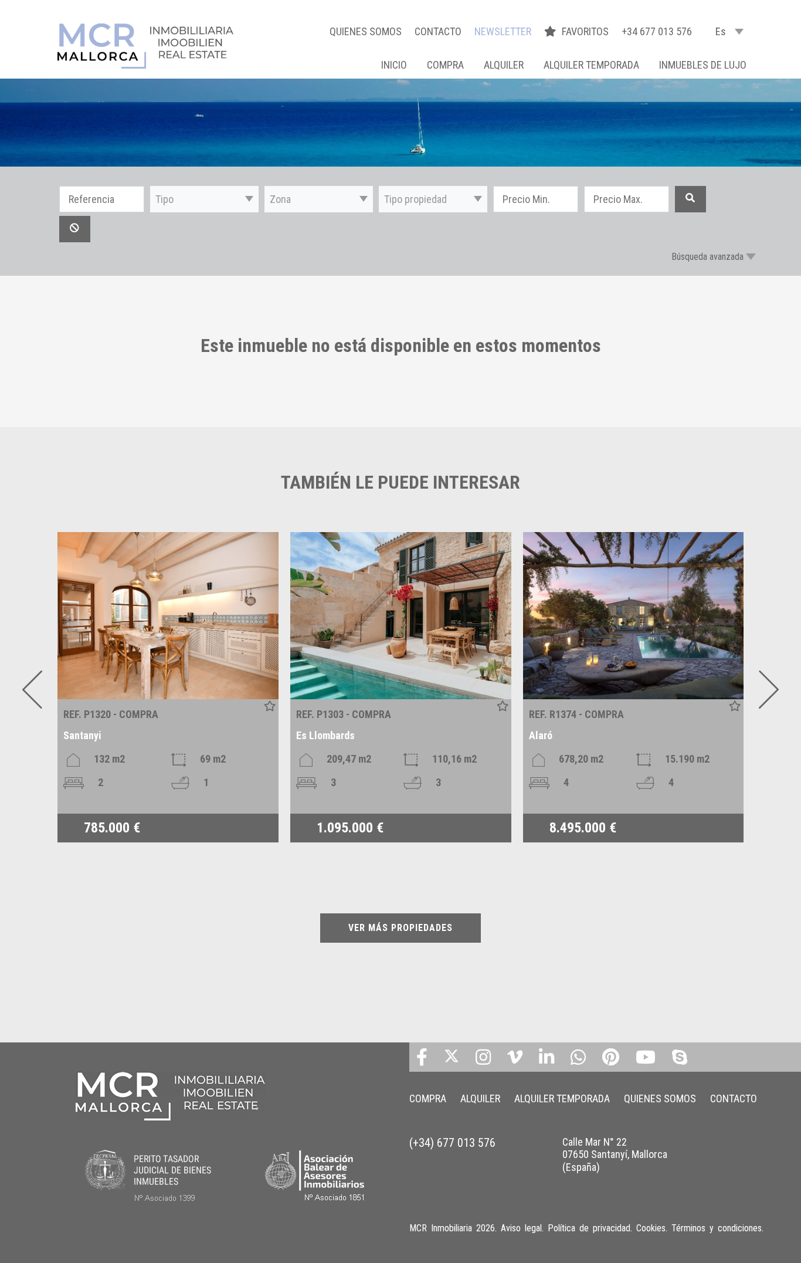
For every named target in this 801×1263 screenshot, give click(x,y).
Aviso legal (521, 1228)
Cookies (651, 1228)
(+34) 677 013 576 (452, 1143)
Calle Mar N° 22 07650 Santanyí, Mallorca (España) (614, 1154)
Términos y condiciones (716, 1228)
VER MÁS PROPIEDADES (400, 927)
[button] (204, 199)
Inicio (394, 65)
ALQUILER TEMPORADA (591, 65)
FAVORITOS (586, 31)
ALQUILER (504, 65)
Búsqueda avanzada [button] (707, 256)
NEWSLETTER (502, 31)
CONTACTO (438, 31)
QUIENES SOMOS (366, 31)
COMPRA (445, 65)
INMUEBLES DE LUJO (702, 65)
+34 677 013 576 (657, 31)
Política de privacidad (589, 1228)
